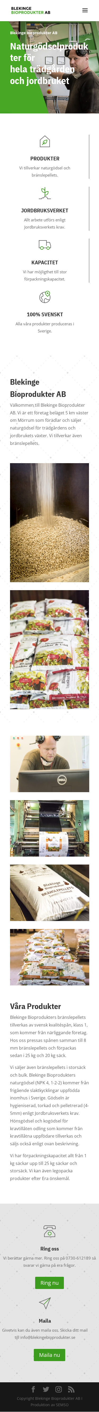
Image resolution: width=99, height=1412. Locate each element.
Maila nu (49, 1354)
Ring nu (49, 1282)
